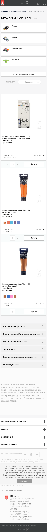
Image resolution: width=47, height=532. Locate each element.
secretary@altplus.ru (22, 506)
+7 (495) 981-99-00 (24, 504)
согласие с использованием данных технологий (24, 477)
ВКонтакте (25, 454)
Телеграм (37, 454)
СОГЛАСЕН (24, 481)
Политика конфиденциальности (12, 490)
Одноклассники (31, 454)
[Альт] (2, 2)
